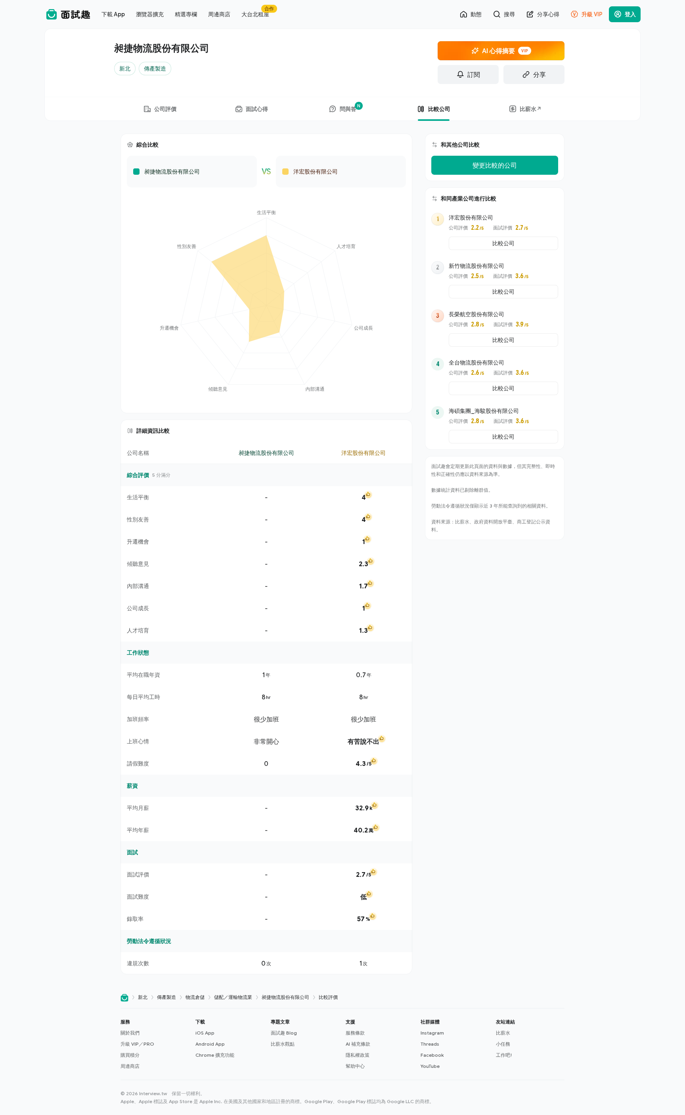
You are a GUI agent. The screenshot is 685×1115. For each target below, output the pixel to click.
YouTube (430, 1066)
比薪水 (503, 1033)
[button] (155, 1044)
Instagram (432, 1033)
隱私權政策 (357, 1055)
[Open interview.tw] (124, 997)
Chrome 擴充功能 (214, 1055)
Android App (210, 1044)
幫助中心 (355, 1066)
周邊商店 (130, 1066)
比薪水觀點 (283, 1044)
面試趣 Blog (284, 1033)
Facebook (432, 1055)
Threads (430, 1044)
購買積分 (130, 1055)
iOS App (204, 1033)
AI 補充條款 (358, 1044)
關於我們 (130, 1033)
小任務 (503, 1044)
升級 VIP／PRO (137, 1044)
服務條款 (355, 1033)
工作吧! (504, 1055)
